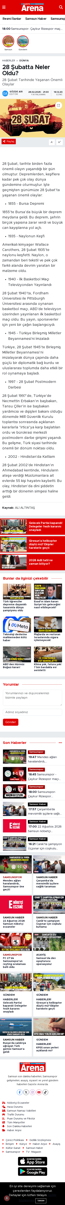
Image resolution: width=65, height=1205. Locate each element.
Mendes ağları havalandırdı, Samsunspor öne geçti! (44, 760)
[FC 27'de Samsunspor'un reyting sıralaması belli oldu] (16, 942)
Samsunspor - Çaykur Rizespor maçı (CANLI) (43, 777)
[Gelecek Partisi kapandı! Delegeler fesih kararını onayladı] (16, 982)
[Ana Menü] (4, 7)
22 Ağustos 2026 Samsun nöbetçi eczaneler (45, 829)
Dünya (24, 60)
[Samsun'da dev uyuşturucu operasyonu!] (49, 942)
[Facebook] (20, 1092)
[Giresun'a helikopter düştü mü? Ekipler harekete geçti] (49, 982)
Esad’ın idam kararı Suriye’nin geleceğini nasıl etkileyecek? (47, 604)
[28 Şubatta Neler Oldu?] (32, 118)
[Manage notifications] (7, 1198)
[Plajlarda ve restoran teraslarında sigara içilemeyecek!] (48, 624)
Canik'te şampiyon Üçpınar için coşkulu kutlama (45, 847)
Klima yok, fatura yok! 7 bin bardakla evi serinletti (48, 667)
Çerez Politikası (15, 1140)
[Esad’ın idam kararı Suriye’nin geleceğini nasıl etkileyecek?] (48, 591)
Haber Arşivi (14, 1130)
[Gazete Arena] (32, 7)
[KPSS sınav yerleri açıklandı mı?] (49, 1027)
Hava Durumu (15, 1107)
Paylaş (10, 141)
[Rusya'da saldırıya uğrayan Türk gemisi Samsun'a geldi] (16, 1027)
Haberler (8, 60)
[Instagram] (32, 1092)
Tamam (40, 1201)
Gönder (10, 722)
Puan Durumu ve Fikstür (21, 1118)
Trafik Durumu (15, 1114)
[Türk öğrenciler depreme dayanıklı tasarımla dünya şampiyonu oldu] (17, 591)
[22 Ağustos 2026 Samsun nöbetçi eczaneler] (16, 905)
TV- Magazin (33, 1152)
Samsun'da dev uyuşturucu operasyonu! (46, 961)
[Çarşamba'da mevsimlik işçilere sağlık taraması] (49, 864)
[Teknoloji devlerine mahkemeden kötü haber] (17, 624)
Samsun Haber (36, 18)
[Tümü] (60, 742)
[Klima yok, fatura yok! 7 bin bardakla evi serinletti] (48, 654)
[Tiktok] (45, 1092)
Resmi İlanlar (12, 18)
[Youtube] (39, 1092)
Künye (23, 1144)
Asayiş (41, 955)
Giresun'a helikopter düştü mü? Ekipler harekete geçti (49, 1006)
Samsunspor (36, 752)
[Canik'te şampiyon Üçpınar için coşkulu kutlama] (49, 905)
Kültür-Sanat (13, 1148)
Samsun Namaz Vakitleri (21, 1110)
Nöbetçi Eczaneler (18, 1103)
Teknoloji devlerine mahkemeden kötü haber (15, 637)
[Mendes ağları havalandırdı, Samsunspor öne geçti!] (16, 864)
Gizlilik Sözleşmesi (40, 1140)
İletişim (10, 1144)
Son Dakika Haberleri (19, 1126)
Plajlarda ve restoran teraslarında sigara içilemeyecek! (47, 637)
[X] (26, 1092)
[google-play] (32, 1172)
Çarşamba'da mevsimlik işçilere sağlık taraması (32, 28)
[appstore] (32, 1161)
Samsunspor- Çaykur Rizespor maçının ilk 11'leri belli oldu (42, 794)
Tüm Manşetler (16, 1122)
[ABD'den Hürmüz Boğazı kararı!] (17, 654)
